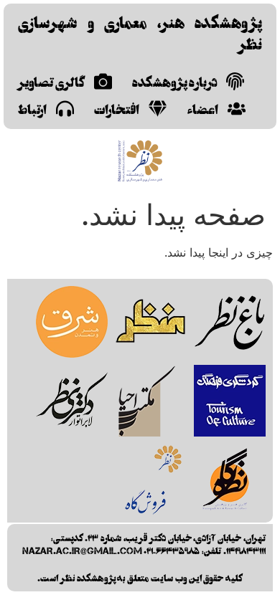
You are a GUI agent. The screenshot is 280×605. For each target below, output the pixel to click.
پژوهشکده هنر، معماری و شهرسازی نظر (140, 32)
